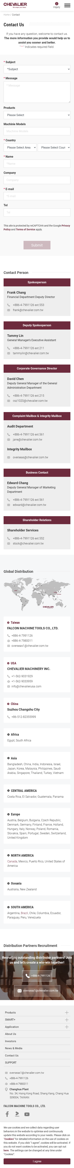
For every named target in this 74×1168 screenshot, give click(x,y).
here (6, 1150)
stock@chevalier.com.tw (28, 543)
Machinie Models (15, 124)
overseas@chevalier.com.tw (30, 457)
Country (10, 140)
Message (10, 78)
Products (9, 108)
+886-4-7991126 (23, 305)
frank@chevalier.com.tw (28, 310)
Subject (9, 62)
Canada (12, 861)
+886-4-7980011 (22, 640)
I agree (37, 1161)
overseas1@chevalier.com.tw (29, 645)
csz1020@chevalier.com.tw (30, 400)
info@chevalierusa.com (26, 686)
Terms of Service (25, 229)
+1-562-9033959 (22, 681)
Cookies (9, 1139)
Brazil (24, 913)
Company (10, 172)
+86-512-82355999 (23, 717)
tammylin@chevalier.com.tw (31, 353)
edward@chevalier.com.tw (29, 505)
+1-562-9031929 (22, 676)
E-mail (9, 189)
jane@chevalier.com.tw (27, 439)
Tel (6, 205)
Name (8, 156)
